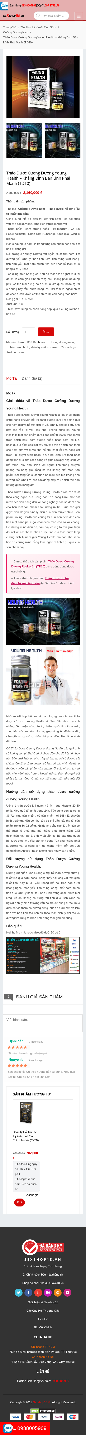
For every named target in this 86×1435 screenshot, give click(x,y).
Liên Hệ (43, 1319)
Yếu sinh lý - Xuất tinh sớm (38, 27)
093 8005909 (29, 5)
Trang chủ (9, 27)
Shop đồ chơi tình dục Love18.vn (43, 1283)
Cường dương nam (15, 32)
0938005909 (31, 1428)
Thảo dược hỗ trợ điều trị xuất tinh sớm (32, 347)
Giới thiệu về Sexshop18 (43, 1302)
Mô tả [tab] (11, 378)
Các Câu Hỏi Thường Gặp (43, 1310)
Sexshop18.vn (42, 1402)
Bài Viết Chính (43, 1327)
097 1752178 (52, 5)
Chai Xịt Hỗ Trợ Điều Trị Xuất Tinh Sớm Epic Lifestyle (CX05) (26, 1136)
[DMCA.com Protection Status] (43, 1410)
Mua (46, 331)
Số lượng (12, 331)
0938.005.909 (60, 1381)
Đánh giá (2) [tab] (32, 378)
